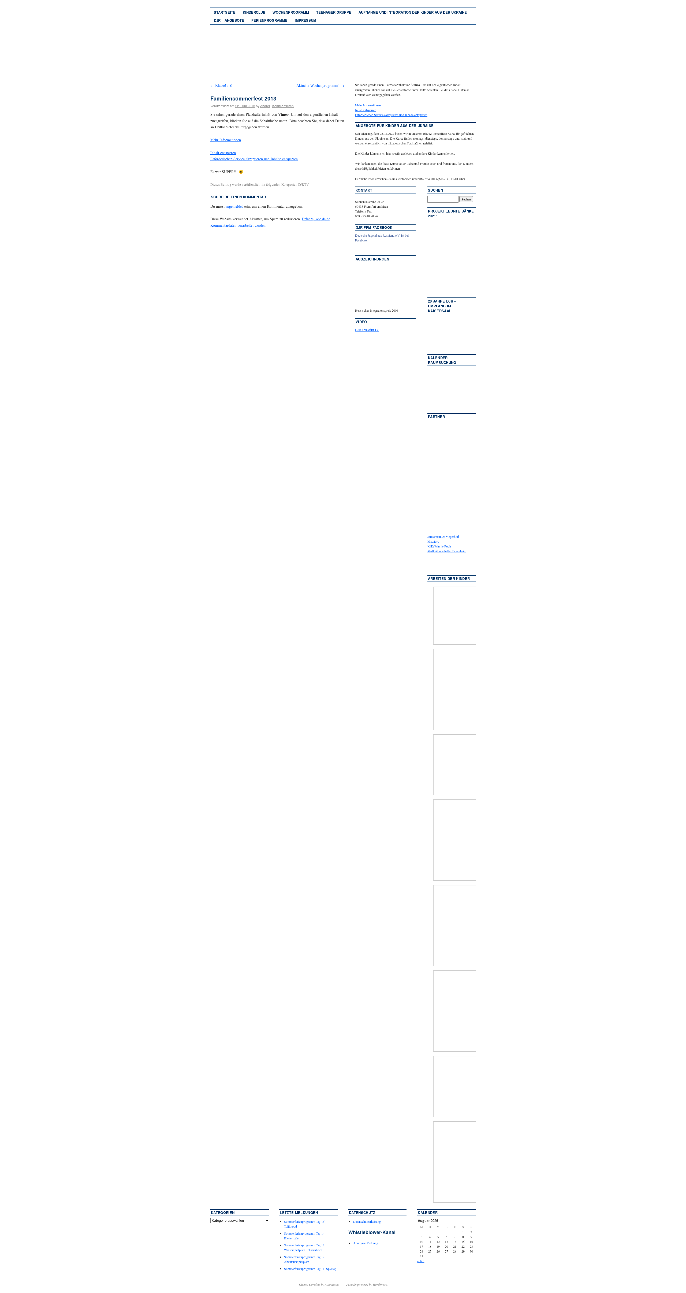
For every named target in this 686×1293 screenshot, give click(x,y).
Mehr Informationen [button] (225, 139)
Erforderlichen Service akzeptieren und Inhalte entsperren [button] (254, 158)
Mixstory (433, 541)
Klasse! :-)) (221, 85)
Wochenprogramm (291, 12)
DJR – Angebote (229, 20)
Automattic (331, 1284)
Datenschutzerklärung (367, 1221)
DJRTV (303, 184)
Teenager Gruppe (333, 12)
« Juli (420, 1261)
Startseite (225, 12)
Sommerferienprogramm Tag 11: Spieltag (310, 1268)
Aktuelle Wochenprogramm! (320, 85)
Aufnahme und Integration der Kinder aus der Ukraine (413, 12)
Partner (436, 416)
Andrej (265, 105)
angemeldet (234, 206)
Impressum (305, 20)
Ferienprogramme (269, 20)
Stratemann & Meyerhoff (443, 536)
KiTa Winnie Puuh (439, 546)
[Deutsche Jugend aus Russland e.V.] (371, 248)
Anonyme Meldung (365, 1243)
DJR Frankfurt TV (367, 329)
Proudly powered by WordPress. (367, 1284)
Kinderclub (254, 12)
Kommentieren (283, 105)
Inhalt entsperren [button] (223, 152)
